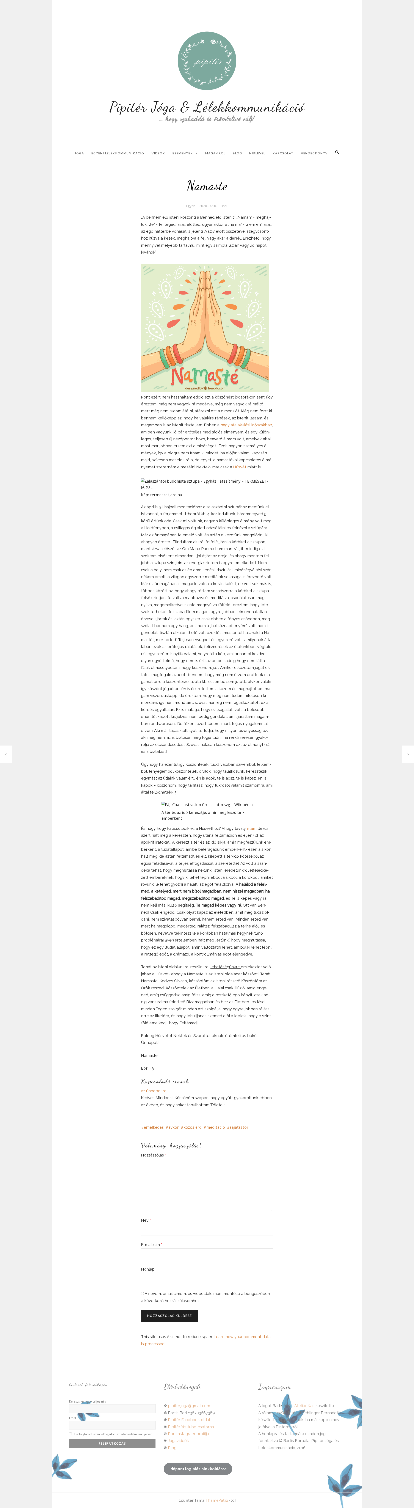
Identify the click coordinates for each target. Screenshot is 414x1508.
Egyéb (190, 206)
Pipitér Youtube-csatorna (191, 1427)
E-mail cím (151, 1244)
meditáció (215, 1127)
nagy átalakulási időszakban (246, 425)
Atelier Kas (303, 1405)
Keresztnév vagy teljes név (87, 1401)
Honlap (148, 1269)
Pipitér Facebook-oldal (189, 1419)
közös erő (192, 1127)
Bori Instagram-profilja (188, 1433)
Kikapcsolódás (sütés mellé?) (6, 754)
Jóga (79, 153)
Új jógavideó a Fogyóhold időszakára (408, 754)
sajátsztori (239, 1127)
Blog (237, 153)
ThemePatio (216, 1500)
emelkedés (154, 1127)
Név (146, 1220)
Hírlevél (257, 153)
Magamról (215, 153)
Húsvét (240, 467)
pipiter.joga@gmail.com (189, 1405)
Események (182, 153)
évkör (173, 1127)
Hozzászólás (153, 1155)
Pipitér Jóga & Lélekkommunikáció (207, 106)
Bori (224, 206)
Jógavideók (178, 1440)
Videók (158, 153)
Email (73, 1418)
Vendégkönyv (314, 153)
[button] (337, 152)
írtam (251, 828)
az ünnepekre (153, 1091)
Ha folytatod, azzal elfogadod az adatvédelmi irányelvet (112, 1434)
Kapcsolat (283, 153)
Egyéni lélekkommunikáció (117, 153)
